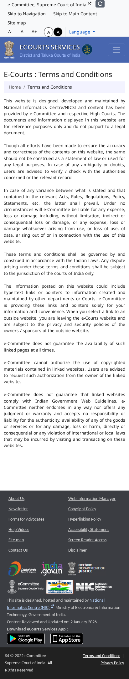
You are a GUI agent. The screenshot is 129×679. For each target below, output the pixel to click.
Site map (17, 23)
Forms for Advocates (26, 519)
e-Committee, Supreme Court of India (48, 5)
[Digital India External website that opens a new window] (22, 570)
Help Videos (18, 530)
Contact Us (18, 550)
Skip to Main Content (75, 14)
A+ (34, 31)
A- (10, 31)
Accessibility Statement (88, 530)
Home (15, 87)
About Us (16, 499)
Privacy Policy (112, 663)
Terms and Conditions (101, 656)
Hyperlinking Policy (84, 519)
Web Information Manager (92, 499)
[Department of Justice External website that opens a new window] (86, 570)
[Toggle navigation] (116, 50)
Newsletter (18, 509)
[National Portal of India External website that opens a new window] (52, 570)
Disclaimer (77, 550)
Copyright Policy (82, 509)
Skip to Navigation (27, 14)
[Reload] (100, 4)
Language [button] (80, 32)
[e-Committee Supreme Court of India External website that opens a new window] (25, 588)
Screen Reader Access (87, 540)
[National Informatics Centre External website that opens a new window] (93, 588)
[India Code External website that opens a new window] (59, 588)
